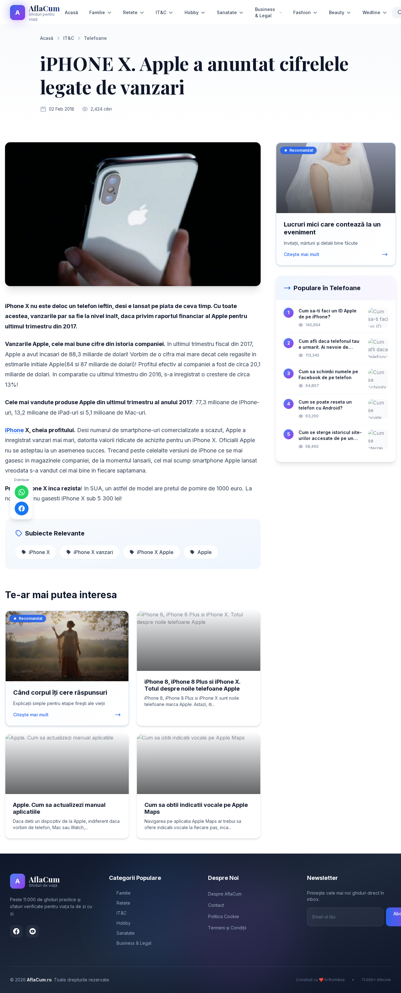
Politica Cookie (223, 916)
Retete (130, 12)
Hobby (192, 12)
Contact (216, 905)
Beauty (336, 12)
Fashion (302, 12)
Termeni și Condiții (227, 927)
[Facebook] (16, 931)
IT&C (161, 12)
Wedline (371, 12)
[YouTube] (32, 931)
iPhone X (39, 552)
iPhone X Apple (155, 552)
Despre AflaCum (225, 893)
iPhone (14, 430)
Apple (204, 552)
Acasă (71, 12)
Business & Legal (265, 12)
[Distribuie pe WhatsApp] (22, 492)
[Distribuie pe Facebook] (22, 508)
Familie (97, 12)
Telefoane (95, 38)
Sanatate (227, 12)
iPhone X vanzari (93, 552)
